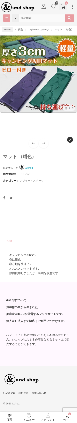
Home (7, 29)
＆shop (29, 167)
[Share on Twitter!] (11, 198)
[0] (53, 7)
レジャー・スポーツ (32, 180)
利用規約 (23, 393)
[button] (43, 143)
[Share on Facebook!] (4, 198)
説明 (9, 240)
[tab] (9, 241)
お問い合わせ (38, 393)
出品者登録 (9, 393)
